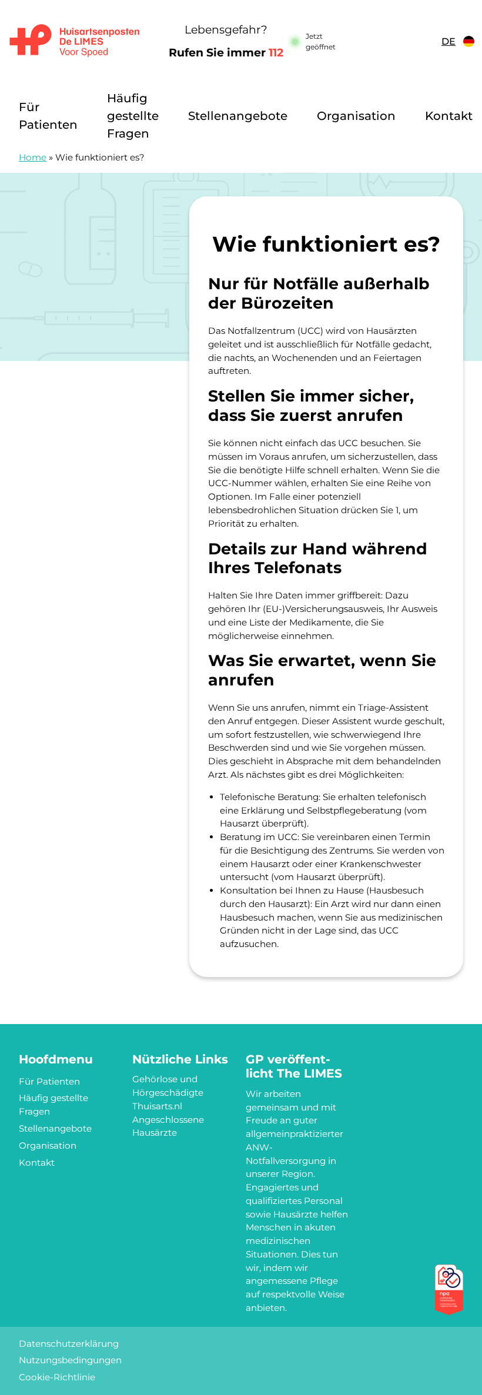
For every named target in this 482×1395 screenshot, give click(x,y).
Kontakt (449, 116)
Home (32, 157)
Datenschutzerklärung (69, 1343)
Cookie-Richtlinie (57, 1377)
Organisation (356, 116)
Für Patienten (48, 116)
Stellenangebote (237, 116)
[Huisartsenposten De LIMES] (74, 41)
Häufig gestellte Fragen (133, 115)
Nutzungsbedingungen (70, 1360)
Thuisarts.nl (157, 1106)
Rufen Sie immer (226, 52)
